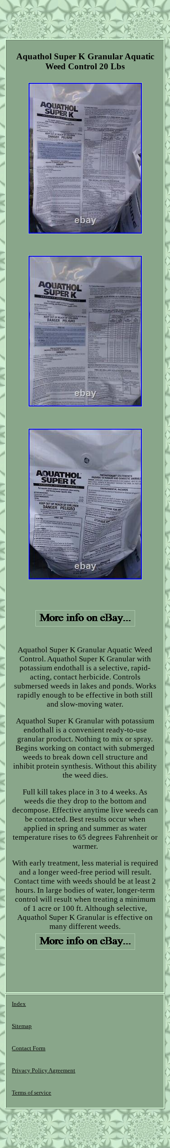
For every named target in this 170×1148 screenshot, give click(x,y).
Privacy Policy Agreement (43, 1070)
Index (19, 1003)
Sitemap (22, 1026)
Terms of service (31, 1092)
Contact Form (28, 1048)
